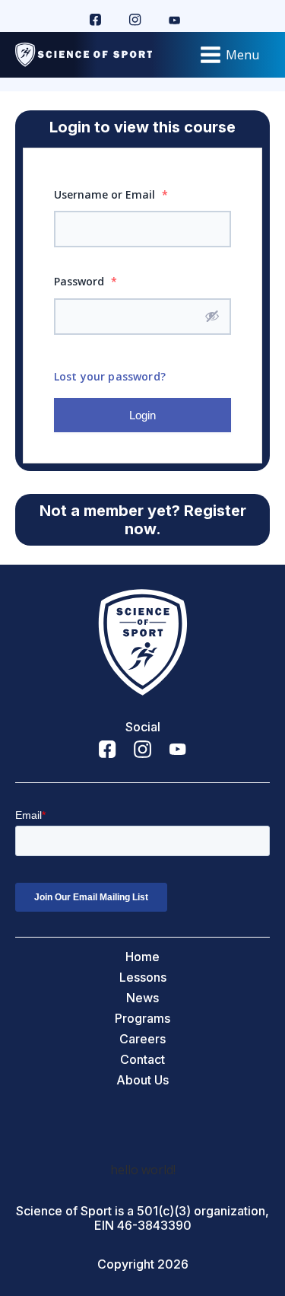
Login (142, 415)
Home (142, 957)
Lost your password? (110, 376)
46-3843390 (154, 1225)
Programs (142, 1018)
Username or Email (111, 194)
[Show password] (212, 315)
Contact (142, 1059)
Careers (142, 1039)
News (142, 998)
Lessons (142, 977)
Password (85, 281)
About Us (142, 1080)
